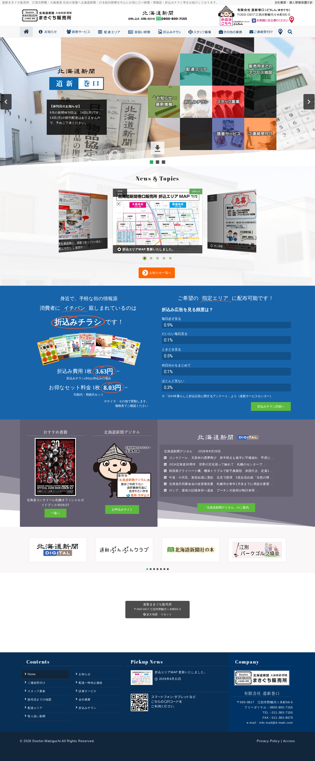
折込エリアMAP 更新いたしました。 (65, 248)
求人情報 (129, 249)
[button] (6, 101)
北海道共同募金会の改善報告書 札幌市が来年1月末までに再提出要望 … (221, 484)
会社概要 (84, 699)
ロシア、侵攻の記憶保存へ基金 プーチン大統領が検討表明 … (214, 490)
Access (289, 741)
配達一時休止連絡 (90, 682)
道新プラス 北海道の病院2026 (230, 247)
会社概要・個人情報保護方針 (293, 2)
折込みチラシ (184, 32)
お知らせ (84, 674)
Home (32, 674)
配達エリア (35, 707)
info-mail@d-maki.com (276, 722)
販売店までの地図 (39, 699)
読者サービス (93, 32)
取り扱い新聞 (36, 716)
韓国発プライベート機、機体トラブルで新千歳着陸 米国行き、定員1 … (221, 470)
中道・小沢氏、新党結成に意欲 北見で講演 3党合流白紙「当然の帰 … (221, 477)
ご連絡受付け (36, 682)
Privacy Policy (268, 741)
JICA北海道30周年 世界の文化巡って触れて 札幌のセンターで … (218, 464)
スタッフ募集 (36, 691)
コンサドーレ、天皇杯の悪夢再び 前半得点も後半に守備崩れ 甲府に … (222, 457)
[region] (157, 101)
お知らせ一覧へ (159, 272)
